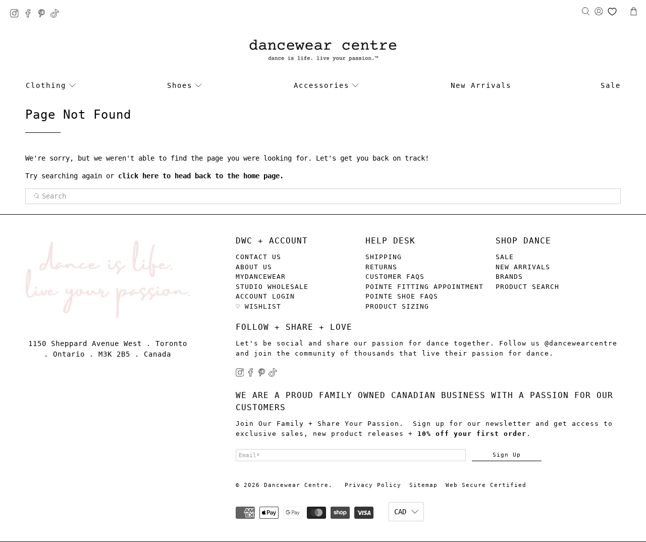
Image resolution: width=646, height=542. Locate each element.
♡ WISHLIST (258, 306)
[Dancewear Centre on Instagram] (17, 15)
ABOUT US (254, 267)
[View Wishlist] (612, 12)
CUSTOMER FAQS (394, 276)
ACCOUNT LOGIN (265, 296)
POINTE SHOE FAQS (401, 296)
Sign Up (507, 455)
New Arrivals (481, 85)
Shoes (179, 85)
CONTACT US (258, 257)
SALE (505, 257)
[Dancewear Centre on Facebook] (30, 15)
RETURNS (381, 267)
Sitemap (423, 485)
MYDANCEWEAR (261, 276)
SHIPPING (383, 257)
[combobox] (323, 196)
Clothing (46, 85)
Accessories (321, 85)
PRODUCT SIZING (397, 306)
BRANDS (509, 276)
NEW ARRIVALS (523, 267)
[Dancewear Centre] (323, 51)
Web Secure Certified (486, 485)
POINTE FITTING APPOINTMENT (424, 286)
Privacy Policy (373, 485)
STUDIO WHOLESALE (272, 286)
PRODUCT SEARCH (527, 286)
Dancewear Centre (296, 485)
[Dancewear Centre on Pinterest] (44, 15)
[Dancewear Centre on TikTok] (57, 15)
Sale (611, 85)
